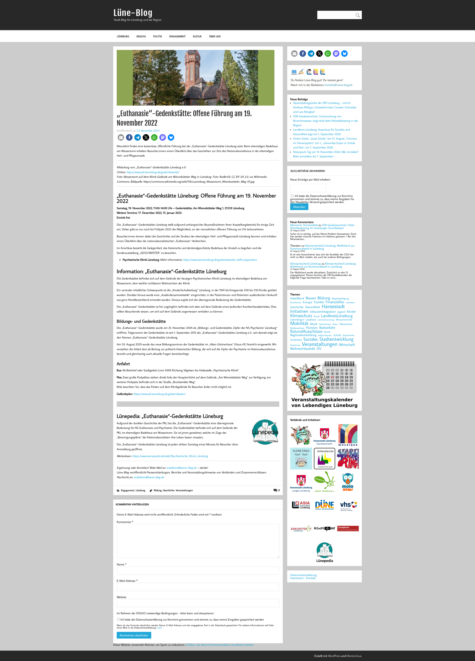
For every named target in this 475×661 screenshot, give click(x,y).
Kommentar (125, 521)
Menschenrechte (344, 319)
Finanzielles (335, 302)
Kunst (317, 316)
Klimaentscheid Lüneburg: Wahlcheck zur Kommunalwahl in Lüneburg (322, 247)
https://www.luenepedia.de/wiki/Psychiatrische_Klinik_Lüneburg (170, 456)
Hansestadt (333, 306)
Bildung (158, 490)
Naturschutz (346, 324)
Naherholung (325, 324)
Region (141, 36)
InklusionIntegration (323, 311)
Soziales (310, 339)
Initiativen (299, 311)
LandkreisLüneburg (337, 316)
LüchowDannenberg (326, 320)
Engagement (177, 36)
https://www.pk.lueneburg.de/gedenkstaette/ (152, 172)
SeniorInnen (348, 335)
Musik (313, 323)
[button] (121, 137)
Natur (335, 324)
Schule (337, 335)
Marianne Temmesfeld (304, 225)
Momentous (354, 656)
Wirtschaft (347, 344)
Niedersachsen (297, 328)
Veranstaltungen (184, 490)
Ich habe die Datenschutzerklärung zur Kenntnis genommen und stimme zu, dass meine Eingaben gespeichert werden (192, 619)
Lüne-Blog (133, 13)
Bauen (311, 298)
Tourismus (295, 345)
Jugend (341, 311)
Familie (319, 302)
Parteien (312, 327)
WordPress (334, 656)
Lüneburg (123, 36)
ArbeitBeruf (297, 298)
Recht (327, 332)
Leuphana (311, 319)
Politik (157, 36)
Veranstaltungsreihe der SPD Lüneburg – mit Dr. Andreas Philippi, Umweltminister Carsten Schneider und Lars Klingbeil (325, 107)
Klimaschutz (301, 315)
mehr (159, 627)
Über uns (215, 36)
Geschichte (168, 490)
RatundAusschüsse (306, 331)
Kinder (351, 311)
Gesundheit (312, 307)
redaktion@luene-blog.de (181, 467)
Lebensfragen (297, 319)
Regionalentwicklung (303, 335)
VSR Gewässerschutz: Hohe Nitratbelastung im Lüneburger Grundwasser (322, 226)
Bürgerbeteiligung (340, 298)
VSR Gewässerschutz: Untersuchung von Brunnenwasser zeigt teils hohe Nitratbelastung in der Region (325, 120)
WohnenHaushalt (302, 348)
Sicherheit (296, 339)
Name (121, 564)
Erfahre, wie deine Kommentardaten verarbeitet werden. (220, 645)
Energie (307, 302)
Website (121, 596)
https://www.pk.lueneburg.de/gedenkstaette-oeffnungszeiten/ (220, 259)
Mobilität (299, 323)
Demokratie (295, 302)
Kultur (197, 36)
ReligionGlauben (325, 335)
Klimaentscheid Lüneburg (305, 263)
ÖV (319, 348)
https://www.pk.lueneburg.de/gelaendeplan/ (160, 394)
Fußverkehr (350, 302)
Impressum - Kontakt (303, 578)
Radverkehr (327, 327)
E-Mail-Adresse (127, 580)
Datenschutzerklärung (303, 575)
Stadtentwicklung (336, 339)
